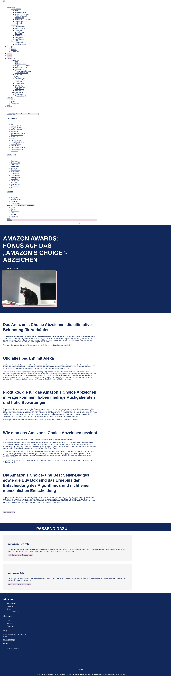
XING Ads (18, 34)
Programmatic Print (21, 21)
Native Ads (18, 23)
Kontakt (9, 55)
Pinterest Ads (19, 37)
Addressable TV (20, 12)
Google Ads (19, 43)
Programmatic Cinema (23, 19)
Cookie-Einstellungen (95, 674)
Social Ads (14, 25)
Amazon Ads (19, 18)
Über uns (10, 46)
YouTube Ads (19, 39)
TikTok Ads (18, 30)
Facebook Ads (20, 27)
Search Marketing (17, 41)
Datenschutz (83, 674)
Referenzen (15, 51)
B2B (16, 10)
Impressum (75, 674)
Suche (76, 224)
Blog (8, 105)
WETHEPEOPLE (62, 674)
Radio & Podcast (21, 16)
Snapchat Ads (20, 35)
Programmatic (16, 9)
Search (10, 192)
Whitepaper (38, 455)
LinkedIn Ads (19, 32)
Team (13, 48)
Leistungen (11, 7)
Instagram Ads (20, 28)
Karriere (14, 50)
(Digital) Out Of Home (22, 14)
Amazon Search (20, 44)
